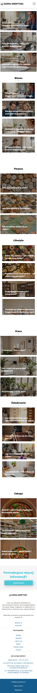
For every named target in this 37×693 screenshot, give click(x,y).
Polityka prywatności (18, 682)
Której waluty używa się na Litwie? (14, 227)
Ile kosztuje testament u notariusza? (17, 292)
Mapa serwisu (18, 686)
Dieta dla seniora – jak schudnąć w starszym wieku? (20, 257)
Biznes (18, 78)
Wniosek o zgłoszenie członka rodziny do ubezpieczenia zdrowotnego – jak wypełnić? (16, 65)
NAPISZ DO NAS (18, 583)
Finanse (18, 168)
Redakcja (18, 623)
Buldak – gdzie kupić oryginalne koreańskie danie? (17, 511)
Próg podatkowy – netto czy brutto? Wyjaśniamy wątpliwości (15, 44)
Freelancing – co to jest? (13, 391)
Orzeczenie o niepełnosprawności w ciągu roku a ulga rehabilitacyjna (15, 24)
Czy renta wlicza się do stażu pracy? (19, 437)
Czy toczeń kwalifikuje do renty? (17, 455)
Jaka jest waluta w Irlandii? (15, 187)
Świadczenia (18, 403)
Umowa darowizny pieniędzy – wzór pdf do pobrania (19, 112)
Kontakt (18, 625)
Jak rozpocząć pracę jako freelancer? (14, 369)
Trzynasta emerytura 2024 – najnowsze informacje (18, 667)
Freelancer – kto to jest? (13, 350)
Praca (18, 331)
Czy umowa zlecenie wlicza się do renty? (19, 473)
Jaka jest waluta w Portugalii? (16, 208)
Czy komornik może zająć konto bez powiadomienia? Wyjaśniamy (18, 671)
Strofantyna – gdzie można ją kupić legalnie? (16, 531)
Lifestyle (18, 240)
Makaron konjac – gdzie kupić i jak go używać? (16, 552)
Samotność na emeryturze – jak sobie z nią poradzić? (20, 274)
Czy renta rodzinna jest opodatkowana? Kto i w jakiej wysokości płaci (19, 419)
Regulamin (18, 690)
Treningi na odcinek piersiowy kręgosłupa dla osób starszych (19, 310)
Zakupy (18, 493)
